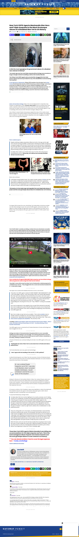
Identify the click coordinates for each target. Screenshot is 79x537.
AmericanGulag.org (60, 311)
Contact (61, 534)
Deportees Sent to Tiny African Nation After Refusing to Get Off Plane (62, 160)
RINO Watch (28, 1)
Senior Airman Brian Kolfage (16, 104)
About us (57, 534)
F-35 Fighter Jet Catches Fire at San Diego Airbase (63, 362)
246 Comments (33, 31)
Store (40, 1)
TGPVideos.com (59, 320)
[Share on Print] (50, 35)
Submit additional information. (16, 443)
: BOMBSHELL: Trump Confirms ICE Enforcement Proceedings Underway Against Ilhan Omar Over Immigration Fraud (62, 207)
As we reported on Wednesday (17, 82)
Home (15, 8)
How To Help (43, 8)
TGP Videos (35, 1)
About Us (21, 8)
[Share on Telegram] (36, 35)
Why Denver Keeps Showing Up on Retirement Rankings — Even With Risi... (63, 369)
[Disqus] (30, 493)
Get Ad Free (55, 1)
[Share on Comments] (43, 35)
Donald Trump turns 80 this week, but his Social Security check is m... (63, 366)
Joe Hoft (20, 449)
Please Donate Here (61, 375)
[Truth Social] (60, 529)
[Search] (68, 29)
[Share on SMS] (45, 35)
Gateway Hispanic (20, 1)
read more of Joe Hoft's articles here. (35, 461)
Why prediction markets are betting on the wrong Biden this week (64, 359)
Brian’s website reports (15, 140)
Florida (44, 179)
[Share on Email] (48, 35)
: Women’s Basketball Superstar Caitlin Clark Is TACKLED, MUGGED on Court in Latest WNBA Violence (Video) (61, 191)
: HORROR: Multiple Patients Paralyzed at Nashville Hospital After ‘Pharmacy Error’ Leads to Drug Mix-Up (62, 212)
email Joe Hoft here (19, 461)
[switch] (64, 8)
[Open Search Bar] (60, 8)
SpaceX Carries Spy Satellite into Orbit (63, 349)
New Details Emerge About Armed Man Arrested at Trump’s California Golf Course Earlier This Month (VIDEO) (62, 169)
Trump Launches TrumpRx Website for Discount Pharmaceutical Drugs (63, 352)
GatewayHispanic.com (61, 303)
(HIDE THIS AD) (42, 17)
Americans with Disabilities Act (17, 277)
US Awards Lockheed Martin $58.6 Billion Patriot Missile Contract (63, 356)
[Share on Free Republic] (41, 35)
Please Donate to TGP (47, 1)
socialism (42, 314)
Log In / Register (63, 1)
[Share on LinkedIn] (39, 35)
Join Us (27, 8)
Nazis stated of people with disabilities (20, 318)
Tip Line (13, 1)
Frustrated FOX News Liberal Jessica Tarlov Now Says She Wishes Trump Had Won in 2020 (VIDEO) (62, 165)
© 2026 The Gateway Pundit (8, 534)
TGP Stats (61, 341)
